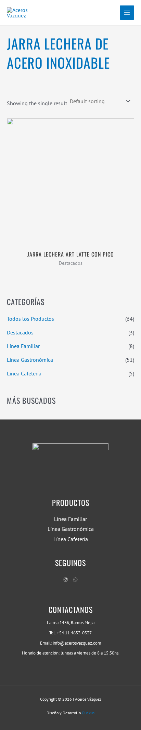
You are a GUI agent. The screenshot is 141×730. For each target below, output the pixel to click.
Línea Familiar (23, 346)
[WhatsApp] (75, 579)
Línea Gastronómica (30, 359)
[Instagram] (65, 579)
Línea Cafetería (24, 373)
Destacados (20, 332)
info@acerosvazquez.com (77, 643)
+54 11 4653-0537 (74, 633)
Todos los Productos (30, 318)
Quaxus (88, 712)
